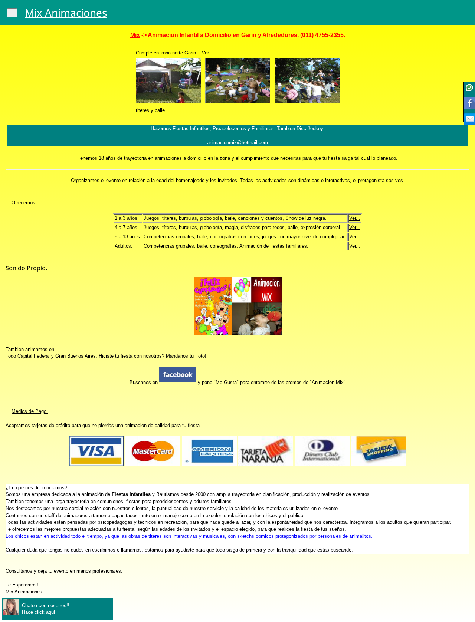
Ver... (354, 218)
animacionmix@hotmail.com (237, 142)
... (12, 12)
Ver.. (207, 53)
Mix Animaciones (66, 13)
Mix (135, 35)
